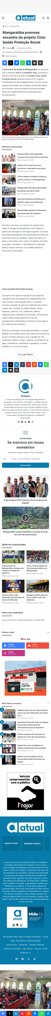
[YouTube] (28, 421)
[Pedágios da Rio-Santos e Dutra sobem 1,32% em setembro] (37, 586)
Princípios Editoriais (36, 945)
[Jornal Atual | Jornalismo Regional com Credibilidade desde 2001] (25, 18)
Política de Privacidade (12, 949)
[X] (10, 62)
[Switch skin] (43, 18)
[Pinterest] (28, 364)
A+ (4, 996)
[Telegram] (28, 62)
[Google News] (25, 354)
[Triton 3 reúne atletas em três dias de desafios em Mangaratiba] (37, 556)
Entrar (45, 949)
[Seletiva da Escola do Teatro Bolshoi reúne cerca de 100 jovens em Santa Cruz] (9, 713)
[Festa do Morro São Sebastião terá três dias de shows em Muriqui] (13, 586)
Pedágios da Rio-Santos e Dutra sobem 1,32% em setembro (37, 597)
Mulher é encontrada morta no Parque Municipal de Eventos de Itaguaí (31, 759)
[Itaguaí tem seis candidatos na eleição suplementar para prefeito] (9, 749)
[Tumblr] (22, 364)
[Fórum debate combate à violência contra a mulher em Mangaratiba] (9, 179)
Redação (9, 48)
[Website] (18, 421)
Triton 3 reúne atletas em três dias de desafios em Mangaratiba (36, 568)
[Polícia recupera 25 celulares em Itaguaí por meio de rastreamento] (9, 737)
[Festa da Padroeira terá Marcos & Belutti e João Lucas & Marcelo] (9, 202)
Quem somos (12, 945)
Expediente (23, 945)
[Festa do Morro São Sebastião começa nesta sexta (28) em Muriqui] (9, 157)
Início (6, 26)
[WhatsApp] (22, 62)
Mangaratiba (14, 26)
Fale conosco (28, 949)
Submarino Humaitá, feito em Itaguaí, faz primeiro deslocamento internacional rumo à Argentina (33, 725)
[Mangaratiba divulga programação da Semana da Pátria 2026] (9, 191)
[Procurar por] (48, 18)
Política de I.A (25, 953)
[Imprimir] (40, 62)
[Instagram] (32, 421)
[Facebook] (4, 62)
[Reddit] (34, 364)
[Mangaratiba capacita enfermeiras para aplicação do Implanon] (9, 213)
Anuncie (38, 949)
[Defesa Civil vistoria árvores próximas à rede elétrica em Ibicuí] (9, 168)
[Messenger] (16, 62)
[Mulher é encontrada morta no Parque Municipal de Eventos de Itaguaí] (9, 760)
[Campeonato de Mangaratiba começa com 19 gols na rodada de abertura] (13, 556)
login (20, 620)
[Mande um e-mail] (13, 48)
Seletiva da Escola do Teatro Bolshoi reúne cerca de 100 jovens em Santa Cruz (32, 713)
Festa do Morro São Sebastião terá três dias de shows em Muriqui (13, 597)
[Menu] (3, 18)
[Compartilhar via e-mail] (34, 62)
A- (4, 1007)
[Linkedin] (16, 364)
